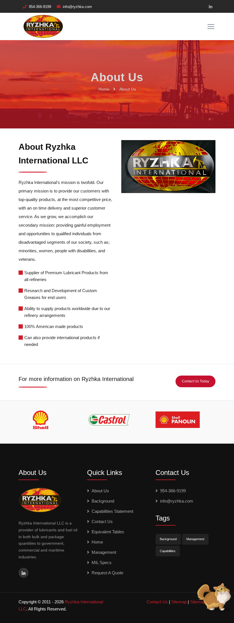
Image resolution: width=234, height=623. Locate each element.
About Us (127, 89)
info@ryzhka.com (77, 7)
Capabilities (167, 551)
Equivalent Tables (108, 531)
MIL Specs (102, 562)
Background (103, 501)
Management (104, 552)
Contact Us (102, 521)
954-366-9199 (40, 7)
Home (103, 89)
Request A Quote (107, 572)
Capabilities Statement (112, 511)
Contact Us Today (195, 381)
